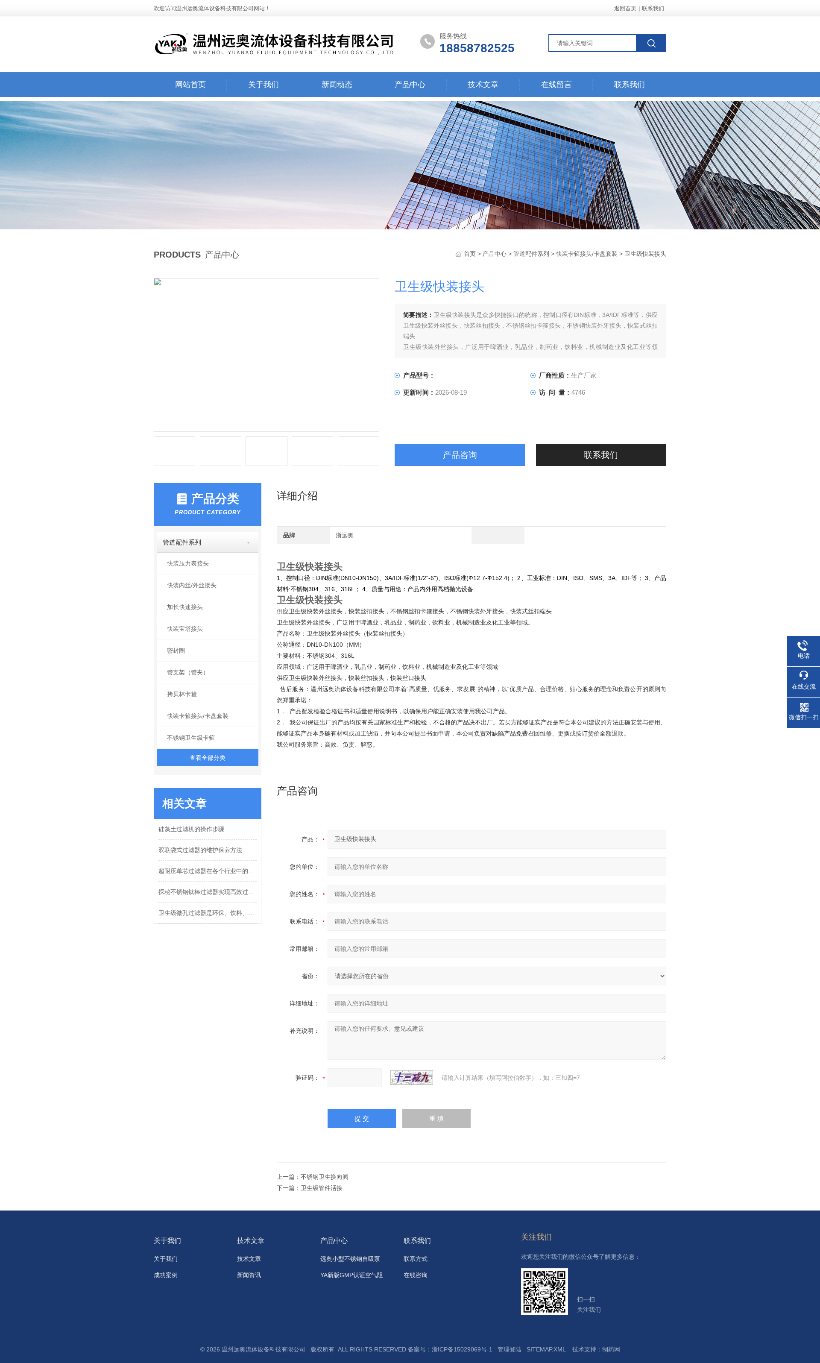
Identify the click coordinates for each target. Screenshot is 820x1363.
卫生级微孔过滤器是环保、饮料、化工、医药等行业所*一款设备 (207, 912)
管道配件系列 (531, 253)
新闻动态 (337, 84)
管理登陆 (509, 1349)
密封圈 (176, 650)
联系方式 (416, 1258)
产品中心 (410, 84)
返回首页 (625, 8)
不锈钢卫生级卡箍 (191, 737)
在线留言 (556, 84)
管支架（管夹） (188, 672)
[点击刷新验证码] (411, 1077)
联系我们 (653, 8)
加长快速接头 (185, 607)
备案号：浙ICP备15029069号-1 (450, 1349)
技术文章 (483, 84)
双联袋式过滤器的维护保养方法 (200, 850)
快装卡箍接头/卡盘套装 (587, 253)
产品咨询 (460, 455)
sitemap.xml (546, 1349)
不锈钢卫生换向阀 (324, 1176)
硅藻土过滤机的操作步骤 (191, 829)
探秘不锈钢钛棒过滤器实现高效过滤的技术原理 (207, 891)
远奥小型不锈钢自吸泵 (350, 1258)
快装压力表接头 (188, 563)
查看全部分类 (208, 757)
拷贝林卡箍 (182, 694)
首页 (470, 253)
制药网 (611, 1349)
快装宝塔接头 (185, 628)
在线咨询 (416, 1275)
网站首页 (190, 84)
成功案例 (166, 1275)
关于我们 (263, 84)
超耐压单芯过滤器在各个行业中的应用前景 (207, 871)
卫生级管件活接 (322, 1187)
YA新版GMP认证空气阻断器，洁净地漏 (357, 1275)
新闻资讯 (249, 1275)
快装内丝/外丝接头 (192, 585)
